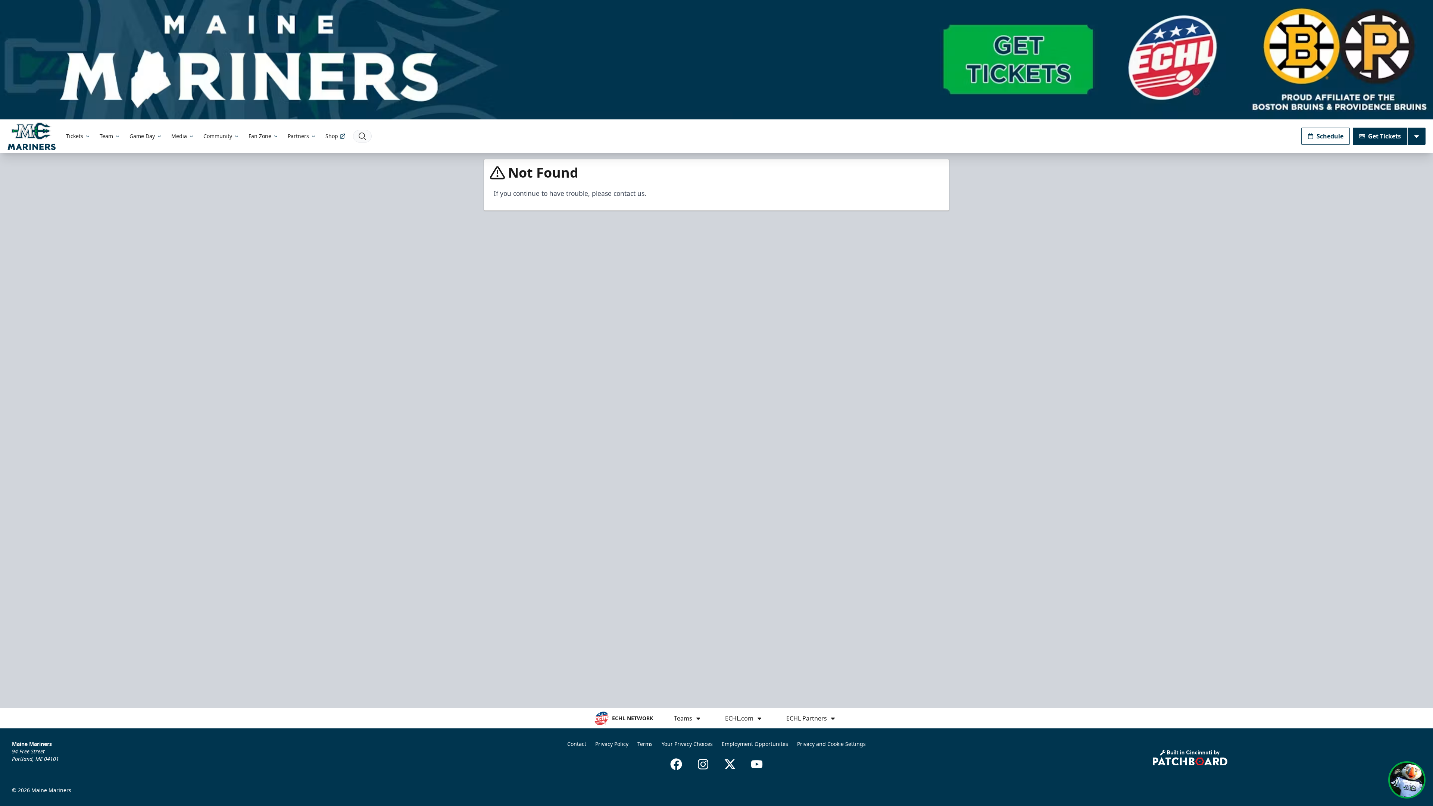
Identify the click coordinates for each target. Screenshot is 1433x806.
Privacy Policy (611, 743)
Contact (576, 743)
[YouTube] (756, 764)
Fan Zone (260, 136)
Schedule (1330, 136)
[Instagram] (703, 764)
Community (217, 136)
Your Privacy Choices (687, 743)
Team (106, 136)
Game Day (142, 136)
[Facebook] (676, 764)
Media (179, 136)
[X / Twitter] (729, 764)
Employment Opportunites (755, 743)
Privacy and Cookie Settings (831, 743)
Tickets (74, 136)
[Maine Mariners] (31, 136)
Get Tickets (1384, 136)
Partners (298, 136)
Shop (331, 136)
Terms (645, 743)
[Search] (362, 136)
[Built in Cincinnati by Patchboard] (1190, 758)
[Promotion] (716, 59)
